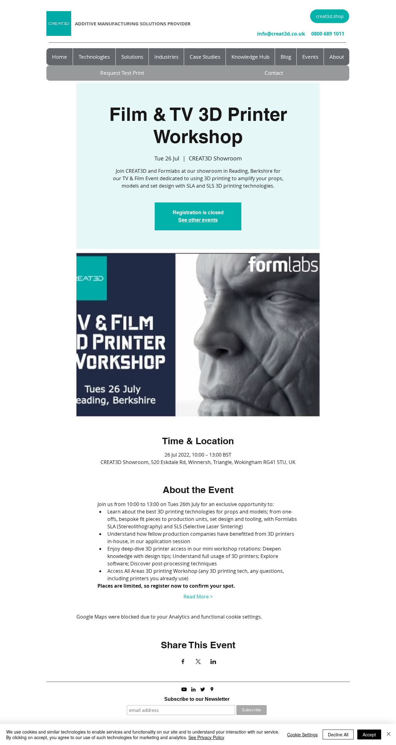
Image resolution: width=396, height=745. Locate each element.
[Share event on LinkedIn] (213, 661)
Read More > (198, 596)
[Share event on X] (198, 661)
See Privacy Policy (206, 737)
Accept (369, 734)
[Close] (388, 734)
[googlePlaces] (212, 689)
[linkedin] (193, 689)
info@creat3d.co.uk (281, 33)
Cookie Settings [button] (302, 734)
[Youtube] (184, 689)
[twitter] (203, 689)
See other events (198, 220)
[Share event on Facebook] (183, 661)
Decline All (338, 734)
